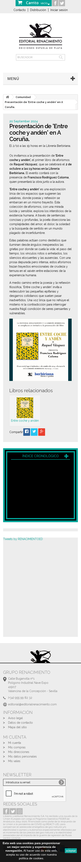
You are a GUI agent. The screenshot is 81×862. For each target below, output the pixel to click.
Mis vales (14, 761)
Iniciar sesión (59, 10)
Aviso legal (15, 718)
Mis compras (17, 747)
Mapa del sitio (17, 727)
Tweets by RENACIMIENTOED (23, 539)
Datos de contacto (20, 722)
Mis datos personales (22, 756)
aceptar (71, 850)
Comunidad (23, 97)
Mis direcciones (18, 752)
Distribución (38, 10)
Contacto (20, 10)
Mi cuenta (14, 742)
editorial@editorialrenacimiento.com (32, 704)
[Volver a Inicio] (7, 97)
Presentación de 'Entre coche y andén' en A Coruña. (34, 105)
